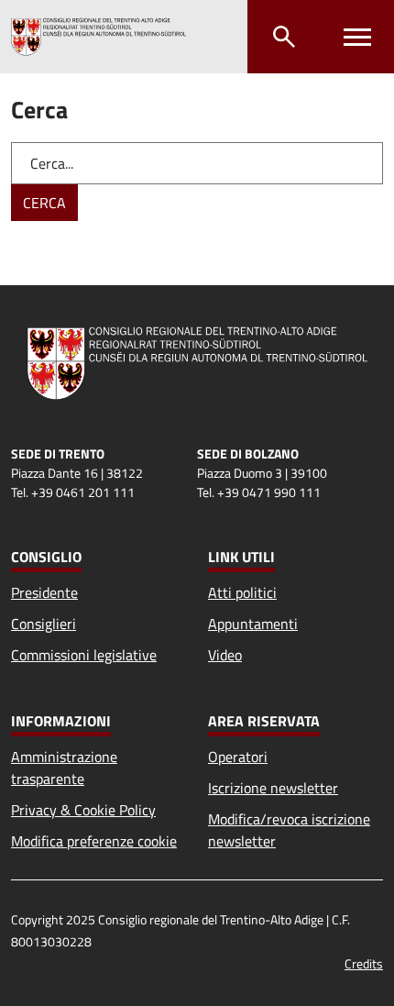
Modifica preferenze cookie (94, 841)
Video (225, 655)
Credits (364, 963)
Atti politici (242, 592)
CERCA (44, 203)
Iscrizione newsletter (273, 788)
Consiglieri (43, 624)
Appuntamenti (253, 624)
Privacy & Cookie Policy (83, 810)
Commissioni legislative (84, 655)
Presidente (44, 592)
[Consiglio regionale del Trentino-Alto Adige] (98, 36)
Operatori (238, 757)
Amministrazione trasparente (64, 768)
